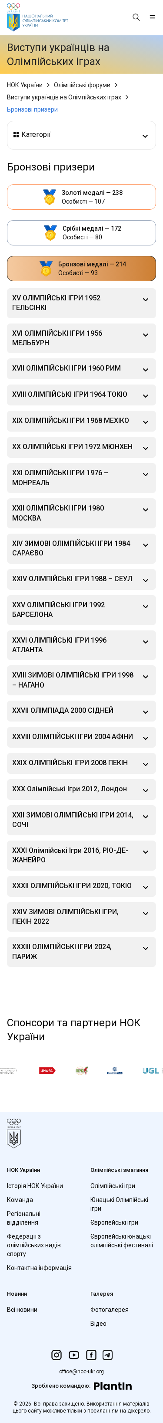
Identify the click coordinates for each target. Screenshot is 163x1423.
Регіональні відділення (23, 1218)
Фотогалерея (109, 1309)
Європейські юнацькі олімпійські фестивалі (121, 1241)
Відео (98, 1323)
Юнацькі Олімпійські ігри (119, 1204)
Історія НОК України (35, 1185)
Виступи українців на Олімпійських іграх (64, 97)
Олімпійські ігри (112, 1185)
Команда (20, 1199)
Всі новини (22, 1309)
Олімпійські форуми (82, 85)
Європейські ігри (114, 1222)
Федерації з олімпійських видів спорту (34, 1245)
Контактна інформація (39, 1267)
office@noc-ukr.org (81, 1372)
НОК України (25, 85)
